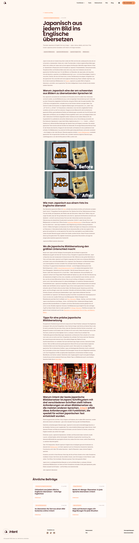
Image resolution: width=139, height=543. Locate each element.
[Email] (54, 533)
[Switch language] (119, 3)
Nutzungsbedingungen (129, 530)
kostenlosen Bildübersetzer (74, 222)
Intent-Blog (58, 359)
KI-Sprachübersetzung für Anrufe (65, 268)
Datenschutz (98, 3)
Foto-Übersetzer (71, 299)
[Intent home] (5, 3)
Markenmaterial (88, 530)
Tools (89, 3)
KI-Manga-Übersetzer (76, 308)
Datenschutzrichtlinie (128, 532)
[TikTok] (51, 533)
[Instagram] (47, 533)
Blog (112, 3)
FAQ (106, 3)
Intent (64, 209)
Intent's (68, 81)
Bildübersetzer (86, 132)
